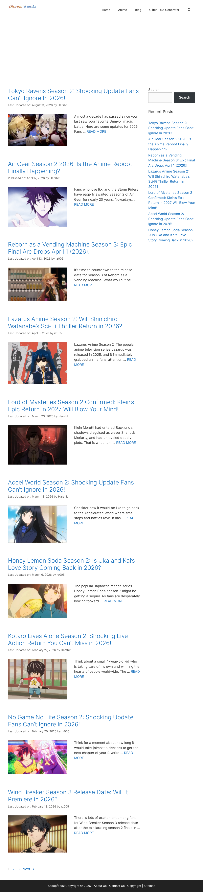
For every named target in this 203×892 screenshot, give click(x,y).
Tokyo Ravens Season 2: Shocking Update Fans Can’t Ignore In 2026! (170, 128)
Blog (138, 10)
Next (28, 869)
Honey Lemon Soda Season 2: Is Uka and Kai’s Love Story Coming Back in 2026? (71, 564)
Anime (122, 10)
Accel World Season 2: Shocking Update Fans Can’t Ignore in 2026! (170, 219)
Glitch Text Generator (164, 10)
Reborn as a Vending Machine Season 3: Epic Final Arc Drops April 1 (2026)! (70, 248)
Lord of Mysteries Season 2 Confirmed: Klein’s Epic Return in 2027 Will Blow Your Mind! (71, 405)
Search (153, 90)
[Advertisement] (101, 49)
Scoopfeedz (56, 886)
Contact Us (117, 886)
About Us (100, 886)
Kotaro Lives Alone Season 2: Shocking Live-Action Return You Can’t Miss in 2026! (69, 639)
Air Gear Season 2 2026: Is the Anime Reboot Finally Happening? (169, 144)
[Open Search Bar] (189, 10)
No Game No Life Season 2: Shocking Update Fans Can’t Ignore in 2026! (70, 721)
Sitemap (149, 886)
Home (106, 10)
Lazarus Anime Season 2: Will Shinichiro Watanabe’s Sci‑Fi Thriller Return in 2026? (65, 322)
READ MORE (96, 131)
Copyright (134, 886)
